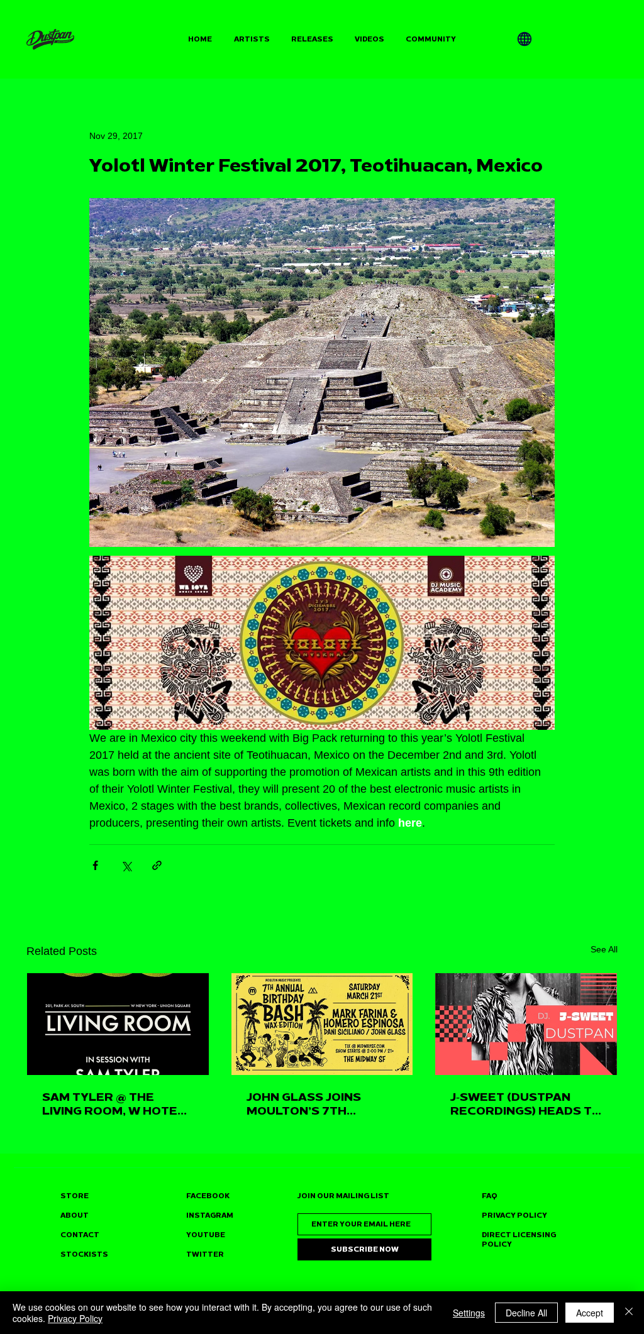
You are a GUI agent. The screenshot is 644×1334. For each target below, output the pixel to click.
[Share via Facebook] (95, 865)
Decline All (526, 1312)
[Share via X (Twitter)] (126, 865)
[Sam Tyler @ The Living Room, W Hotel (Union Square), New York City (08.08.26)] (118, 1024)
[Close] (628, 1312)
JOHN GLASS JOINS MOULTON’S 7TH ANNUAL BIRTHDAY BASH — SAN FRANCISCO (321, 1104)
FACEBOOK (208, 1196)
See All (604, 949)
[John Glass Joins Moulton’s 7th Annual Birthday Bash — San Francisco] (322, 1024)
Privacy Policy (75, 1318)
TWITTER (205, 1254)
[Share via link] (157, 865)
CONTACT (79, 1235)
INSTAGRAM (209, 1215)
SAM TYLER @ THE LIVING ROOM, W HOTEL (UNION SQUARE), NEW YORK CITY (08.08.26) (113, 1104)
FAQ (489, 1196)
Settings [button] (469, 1312)
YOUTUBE (205, 1235)
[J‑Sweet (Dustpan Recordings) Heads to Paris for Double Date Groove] (526, 1024)
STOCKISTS (84, 1254)
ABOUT (74, 1215)
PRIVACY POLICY (514, 1215)
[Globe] (524, 39)
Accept (589, 1312)
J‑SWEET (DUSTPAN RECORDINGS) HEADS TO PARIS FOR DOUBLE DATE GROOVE (525, 1104)
